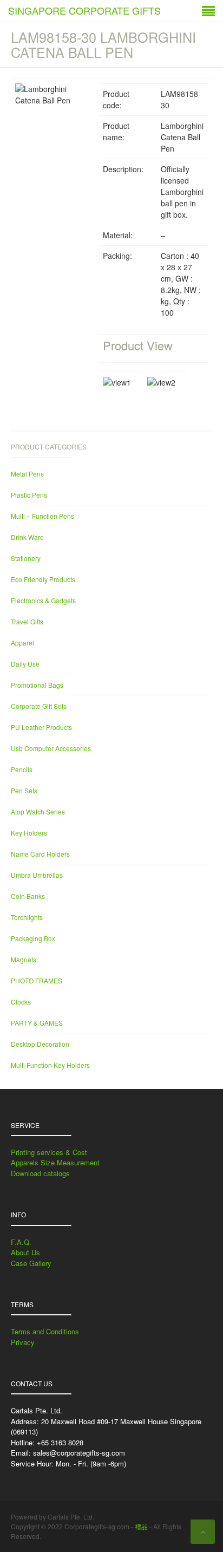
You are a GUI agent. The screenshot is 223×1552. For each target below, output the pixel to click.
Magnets (23, 959)
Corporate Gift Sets (39, 705)
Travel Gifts (27, 621)
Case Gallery (31, 1263)
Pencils (21, 769)
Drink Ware (27, 537)
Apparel (22, 642)
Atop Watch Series (38, 811)
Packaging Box (33, 938)
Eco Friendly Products (43, 579)
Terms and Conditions (45, 1331)
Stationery (26, 558)
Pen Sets (24, 790)
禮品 (141, 1526)
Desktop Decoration (40, 1043)
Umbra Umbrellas (37, 874)
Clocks (21, 1001)
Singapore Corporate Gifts (84, 10)
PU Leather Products (41, 727)
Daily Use (25, 663)
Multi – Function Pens (42, 515)
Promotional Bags (37, 684)
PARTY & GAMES (37, 1022)
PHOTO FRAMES (36, 980)
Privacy (23, 1342)
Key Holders (29, 832)
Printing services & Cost (49, 1152)
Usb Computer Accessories (51, 748)
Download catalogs (40, 1173)
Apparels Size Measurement (55, 1162)
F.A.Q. (21, 1242)
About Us (25, 1252)
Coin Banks (28, 896)
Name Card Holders (40, 853)
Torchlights (27, 917)
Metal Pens (27, 473)
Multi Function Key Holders (50, 1065)
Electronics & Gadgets (43, 600)
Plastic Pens (29, 494)
